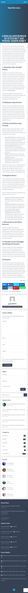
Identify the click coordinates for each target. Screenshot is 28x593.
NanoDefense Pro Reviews (6, 531)
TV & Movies (5, 449)
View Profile (5, 306)
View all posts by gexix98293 (16, 306)
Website (4, 351)
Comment (4, 321)
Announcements (10, 463)
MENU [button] (3, 2)
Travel (3, 446)
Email (3, 344)
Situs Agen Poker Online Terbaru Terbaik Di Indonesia (13, 414)
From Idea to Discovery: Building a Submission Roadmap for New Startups (13, 512)
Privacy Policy (17, 578)
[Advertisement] (14, 22)
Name (3, 337)
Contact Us (3, 580)
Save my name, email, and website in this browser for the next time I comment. (13, 360)
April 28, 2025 (10, 405)
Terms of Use (23, 578)
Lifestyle (4, 439)
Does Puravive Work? (13, 566)
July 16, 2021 (5, 421)
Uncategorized (17, 291)
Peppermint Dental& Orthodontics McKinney (10, 506)
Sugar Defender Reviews (13, 555)
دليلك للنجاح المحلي (5, 518)
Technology (4, 442)
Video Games (10, 494)
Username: (4, 374)
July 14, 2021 (5, 416)
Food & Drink (5, 435)
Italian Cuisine (12, 571)
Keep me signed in (6, 386)
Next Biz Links (14, 8)
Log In (22, 389)
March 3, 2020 (5, 411)
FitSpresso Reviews (5, 526)
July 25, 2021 (5, 426)
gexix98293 (12, 304)
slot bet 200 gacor (11, 90)
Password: (4, 381)
